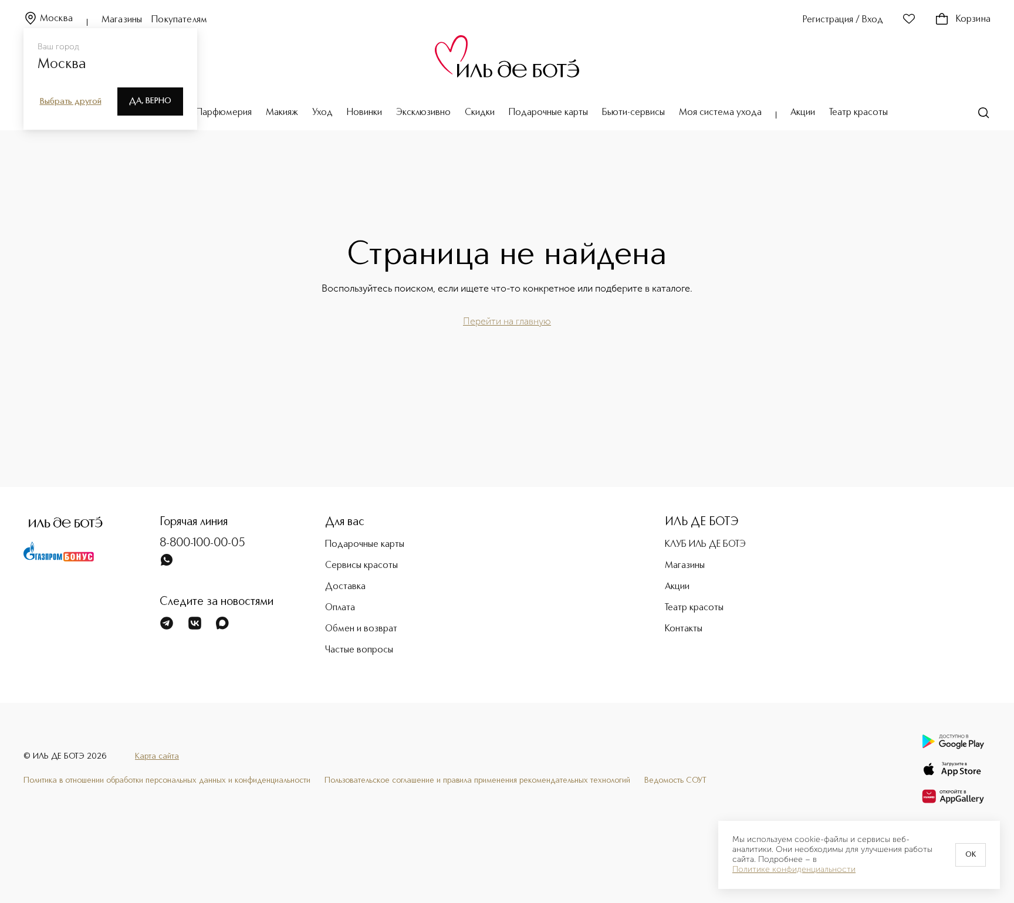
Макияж (282, 112)
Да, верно (150, 101)
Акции (802, 112)
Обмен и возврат (361, 629)
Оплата (340, 608)
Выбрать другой (71, 101)
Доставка (345, 586)
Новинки (364, 112)
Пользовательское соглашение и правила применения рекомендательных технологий (477, 780)
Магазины (122, 20)
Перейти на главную (507, 321)
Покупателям (179, 20)
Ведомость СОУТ (675, 780)
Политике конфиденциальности (794, 869)
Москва (56, 18)
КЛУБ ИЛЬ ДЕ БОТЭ (705, 544)
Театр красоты (858, 112)
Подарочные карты (548, 112)
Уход (322, 112)
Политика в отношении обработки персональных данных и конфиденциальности (166, 780)
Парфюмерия (224, 112)
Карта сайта (157, 756)
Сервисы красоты (361, 565)
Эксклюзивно (423, 112)
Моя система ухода (720, 112)
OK (970, 854)
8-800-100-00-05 (202, 543)
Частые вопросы (359, 650)
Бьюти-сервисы (633, 112)
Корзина (973, 19)
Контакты (683, 629)
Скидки (480, 112)
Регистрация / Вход (843, 20)
